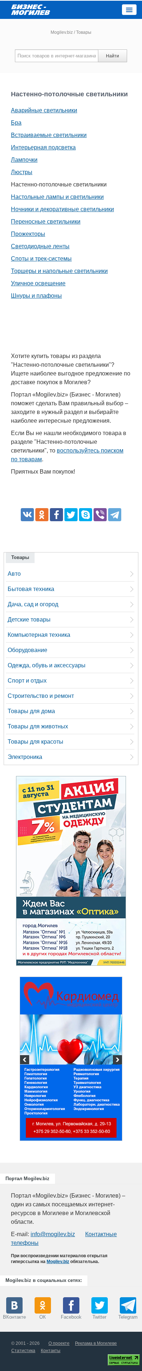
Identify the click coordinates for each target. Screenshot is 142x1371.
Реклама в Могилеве (96, 1343)
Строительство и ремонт (41, 696)
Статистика (23, 1350)
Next (116, 1060)
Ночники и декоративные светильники (62, 209)
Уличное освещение (38, 283)
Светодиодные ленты (40, 246)
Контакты (50, 1350)
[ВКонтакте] (27, 514)
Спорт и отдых (27, 681)
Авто (14, 574)
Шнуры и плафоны (36, 296)
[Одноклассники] (41, 514)
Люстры (21, 172)
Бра (16, 123)
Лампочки (24, 160)
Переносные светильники (45, 221)
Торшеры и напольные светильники (59, 271)
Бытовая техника (31, 589)
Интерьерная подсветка (43, 147)
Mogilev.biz (62, 32)
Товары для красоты (35, 742)
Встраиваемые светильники (49, 135)
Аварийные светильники (44, 110)
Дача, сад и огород (33, 604)
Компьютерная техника (39, 635)
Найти (112, 56)
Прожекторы (28, 234)
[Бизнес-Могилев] (31, 9)
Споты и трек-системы (41, 259)
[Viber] (100, 514)
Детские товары (29, 619)
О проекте (59, 1343)
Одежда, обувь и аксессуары (47, 665)
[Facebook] (56, 514)
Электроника (25, 757)
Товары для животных (38, 726)
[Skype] (85, 514)
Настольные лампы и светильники (57, 197)
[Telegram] (114, 514)
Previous (25, 1060)
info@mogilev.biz (53, 1234)
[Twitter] (71, 514)
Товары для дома (31, 711)
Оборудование (27, 650)
